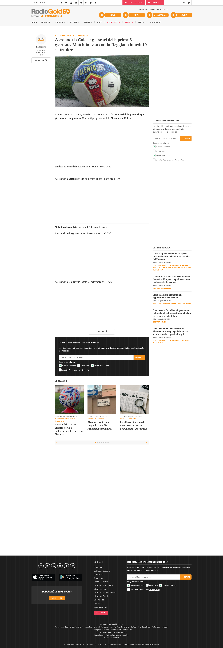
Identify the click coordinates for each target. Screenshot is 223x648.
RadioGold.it (81, 644)
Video (99, 22)
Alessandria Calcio (63, 35)
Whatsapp (98, 578)
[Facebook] (61, 2)
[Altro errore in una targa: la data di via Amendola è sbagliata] (101, 399)
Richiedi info (57, 598)
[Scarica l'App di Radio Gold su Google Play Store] (70, 577)
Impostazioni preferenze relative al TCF (111, 632)
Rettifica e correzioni (160, 627)
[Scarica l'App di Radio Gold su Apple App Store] (43, 577)
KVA (157, 644)
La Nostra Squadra (102, 571)
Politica (59, 22)
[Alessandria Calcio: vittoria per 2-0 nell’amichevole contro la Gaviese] (69, 399)
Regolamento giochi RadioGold (129, 627)
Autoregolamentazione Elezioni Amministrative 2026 (111, 629)
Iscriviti (139, 357)
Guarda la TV (156, 3)
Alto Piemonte (165, 267)
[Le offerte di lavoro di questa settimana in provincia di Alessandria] (134, 399)
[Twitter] (66, 2)
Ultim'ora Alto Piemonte (105, 592)
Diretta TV (112, 22)
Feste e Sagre (164, 304)
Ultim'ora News (101, 581)
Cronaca (45, 22)
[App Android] (90, 2)
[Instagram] (76, 2)
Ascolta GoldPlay (134, 3)
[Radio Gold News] (109, 15)
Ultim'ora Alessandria (103, 585)
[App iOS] (95, 2)
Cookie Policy (117, 624)
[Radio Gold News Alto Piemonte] (157, 15)
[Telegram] (81, 2)
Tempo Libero (173, 265)
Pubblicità (98, 574)
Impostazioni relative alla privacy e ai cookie (111, 635)
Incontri (162, 265)
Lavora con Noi (100, 607)
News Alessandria (69, 366)
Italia (163, 322)
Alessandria (83, 35)
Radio (128, 22)
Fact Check (146, 627)
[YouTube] (71, 2)
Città (141, 22)
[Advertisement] (102, 143)
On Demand (155, 22)
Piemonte (176, 267)
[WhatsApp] (85, 2)
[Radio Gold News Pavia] (133, 15)
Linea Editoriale (110, 627)
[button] (41, 60)
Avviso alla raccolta (111, 638)
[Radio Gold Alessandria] (50, 12)
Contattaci (101, 613)
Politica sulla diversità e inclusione (68, 627)
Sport (87, 22)
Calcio (74, 35)
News (34, 22)
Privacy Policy (86, 370)
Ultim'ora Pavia (100, 589)
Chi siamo (98, 567)
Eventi (73, 22)
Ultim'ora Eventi (101, 596)
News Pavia (85, 366)
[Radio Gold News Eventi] (181, 15)
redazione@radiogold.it (134, 644)
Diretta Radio (100, 599)
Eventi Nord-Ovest (101, 366)
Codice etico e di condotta (92, 627)
